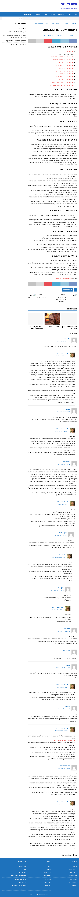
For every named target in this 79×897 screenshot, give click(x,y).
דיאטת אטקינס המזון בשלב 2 (64, 71)
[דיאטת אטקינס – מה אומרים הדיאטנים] (35, 319)
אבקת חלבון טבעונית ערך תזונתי (17, 32)
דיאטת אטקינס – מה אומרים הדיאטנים (61, 85)
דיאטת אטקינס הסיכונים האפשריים (62, 57)
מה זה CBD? (22, 28)
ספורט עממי (22, 889)
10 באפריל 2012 (69, 35)
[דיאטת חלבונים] (52, 319)
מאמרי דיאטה (47, 882)
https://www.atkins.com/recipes (64, 740)
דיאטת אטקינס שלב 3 (66, 74)
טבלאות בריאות (73, 873)
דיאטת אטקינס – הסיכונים (64, 279)
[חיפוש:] (12, 18)
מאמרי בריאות (73, 876)
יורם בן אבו (59, 35)
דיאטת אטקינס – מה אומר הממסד (62, 82)
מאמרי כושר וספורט (20, 879)
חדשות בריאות (73, 869)
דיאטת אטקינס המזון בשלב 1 (64, 65)
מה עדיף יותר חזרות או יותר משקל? (16, 41)
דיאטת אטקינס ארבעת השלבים (63, 60)
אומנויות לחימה (22, 873)
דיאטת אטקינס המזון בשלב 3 (64, 77)
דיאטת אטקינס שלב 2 (66, 68)
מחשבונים (74, 886)
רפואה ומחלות (73, 882)
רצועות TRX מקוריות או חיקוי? (17, 44)
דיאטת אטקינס (68, 51)
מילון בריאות (73, 879)
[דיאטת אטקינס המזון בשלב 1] (69, 319)
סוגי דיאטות (51, 35)
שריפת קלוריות (47, 889)
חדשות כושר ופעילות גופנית (18, 876)
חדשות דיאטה (47, 873)
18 (44, 35)
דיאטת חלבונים (54, 326)
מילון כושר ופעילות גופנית (19, 886)
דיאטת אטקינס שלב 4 (66, 79)
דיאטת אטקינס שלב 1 (66, 62)
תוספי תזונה (37, 14)
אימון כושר (23, 869)
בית (76, 14)
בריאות (70, 14)
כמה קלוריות (48, 879)
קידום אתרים (27, 14)
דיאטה (46, 14)
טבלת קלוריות (47, 876)
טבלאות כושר (22, 882)
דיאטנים (49, 869)
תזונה (53, 14)
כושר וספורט (61, 14)
